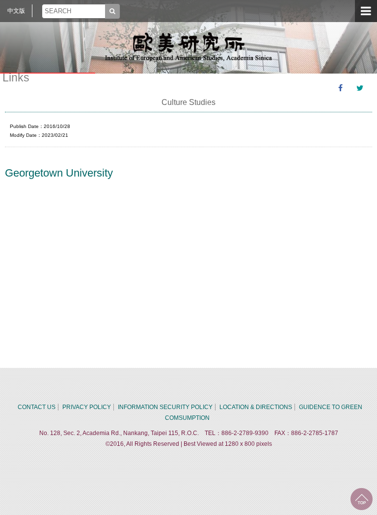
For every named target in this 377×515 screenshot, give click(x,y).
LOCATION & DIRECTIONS (255, 407)
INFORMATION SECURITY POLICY (165, 407)
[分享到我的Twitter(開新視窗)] (360, 88)
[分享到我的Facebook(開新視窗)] (340, 88)
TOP (361, 499)
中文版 (16, 10)
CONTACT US (36, 407)
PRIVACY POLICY (86, 407)
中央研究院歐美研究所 (188, 46)
